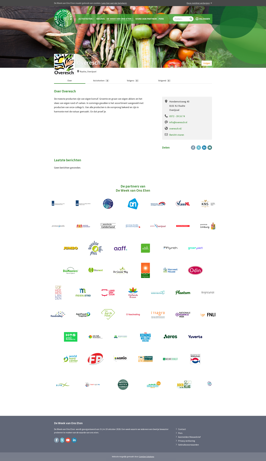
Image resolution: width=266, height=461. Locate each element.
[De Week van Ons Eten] (64, 19)
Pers (161, 18)
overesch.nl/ (175, 128)
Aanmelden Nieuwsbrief (189, 437)
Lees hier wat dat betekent (114, 3)
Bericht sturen (176, 134)
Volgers (132, 80)
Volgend (163, 80)
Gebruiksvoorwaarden (188, 444)
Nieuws (100, 18)
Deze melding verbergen (198, 3)
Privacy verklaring (186, 440)
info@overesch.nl (178, 122)
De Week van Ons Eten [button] (119, 18)
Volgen (206, 63)
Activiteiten (100, 80)
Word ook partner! (146, 18)
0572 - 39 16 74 (177, 116)
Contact (182, 429)
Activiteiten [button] (85, 18)
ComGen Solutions (146, 456)
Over (69, 80)
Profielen (87, 57)
